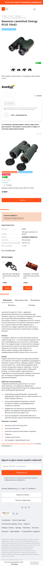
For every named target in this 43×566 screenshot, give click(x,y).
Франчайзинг (15, 531)
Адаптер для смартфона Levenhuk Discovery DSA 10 (11, 276)
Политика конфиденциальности (12, 560)
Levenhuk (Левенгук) (29, 237)
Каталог (11, 16)
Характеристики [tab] (21, 300)
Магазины (26, 528)
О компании (6, 520)
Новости (27, 524)
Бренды (18, 528)
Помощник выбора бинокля (14, 218)
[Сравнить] (8, 94)
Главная (4, 16)
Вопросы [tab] (11, 305)
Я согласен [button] (34, 563)
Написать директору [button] (22, 500)
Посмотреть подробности (32, 2)
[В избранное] (4, 94)
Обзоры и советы (8, 528)
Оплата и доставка (18, 520)
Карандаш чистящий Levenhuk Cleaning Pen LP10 (31, 276)
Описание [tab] (7, 300)
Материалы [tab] (35, 300)
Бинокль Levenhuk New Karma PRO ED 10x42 (18, 188)
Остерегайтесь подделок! (31, 531)
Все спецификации (8, 250)
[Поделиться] (13, 94)
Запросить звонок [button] (22, 495)
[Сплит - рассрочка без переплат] (38, 63)
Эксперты (5, 531)
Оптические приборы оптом (12, 524)
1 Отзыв (38, 95)
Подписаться (21, 472)
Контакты (35, 528)
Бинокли (18, 16)
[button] (34, 69)
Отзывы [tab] (31, 305)
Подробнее (14, 564)
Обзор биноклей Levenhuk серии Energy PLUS (18, 444)
